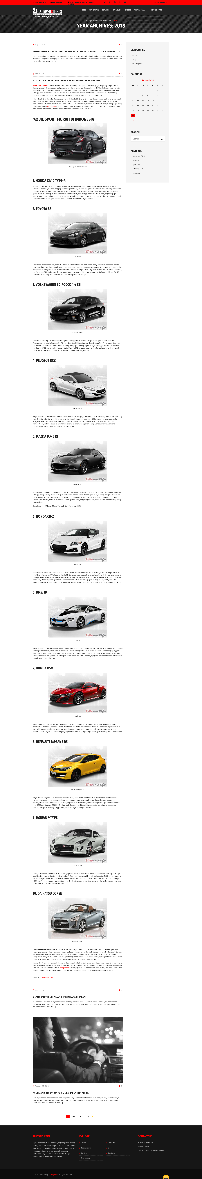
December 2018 (138, 156)
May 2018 (136, 160)
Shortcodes (85, 1158)
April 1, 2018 (39, 990)
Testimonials (86, 1148)
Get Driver (112, 1153)
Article (134, 55)
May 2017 (136, 173)
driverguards (53, 1174)
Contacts (111, 1143)
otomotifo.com (47, 977)
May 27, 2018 (40, 44)
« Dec (133, 120)
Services (84, 1153)
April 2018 (136, 164)
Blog (134, 59)
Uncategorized (137, 64)
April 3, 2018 (39, 74)
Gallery (83, 1143)
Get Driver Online (160, 2)
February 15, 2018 (42, 1086)
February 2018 (137, 169)
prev (73, 1116)
